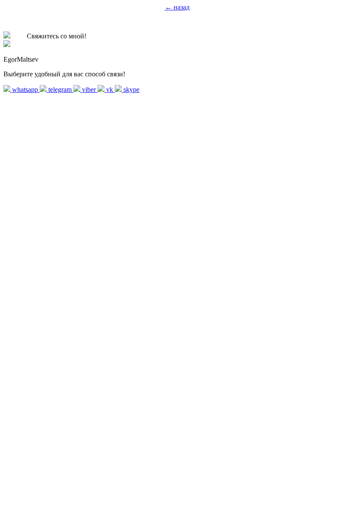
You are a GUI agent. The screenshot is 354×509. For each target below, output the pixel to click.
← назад (177, 7)
